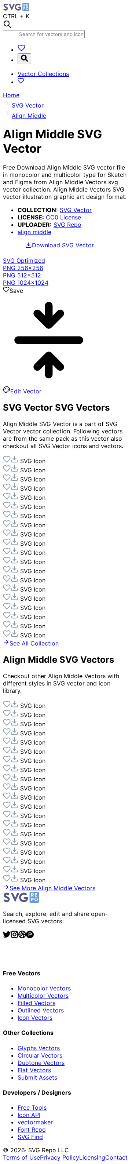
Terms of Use (21, 1157)
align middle (34, 232)
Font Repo (32, 1129)
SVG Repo (67, 224)
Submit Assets (37, 1077)
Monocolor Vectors (44, 988)
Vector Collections (43, 73)
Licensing (92, 1157)
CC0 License (63, 217)
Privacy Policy (59, 1157)
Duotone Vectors (41, 1062)
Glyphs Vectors (39, 1048)
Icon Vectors (35, 1017)
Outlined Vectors (41, 1010)
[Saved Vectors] (21, 49)
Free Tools (32, 1107)
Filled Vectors (36, 1003)
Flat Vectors (34, 1070)
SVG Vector (76, 210)
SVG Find (30, 1137)
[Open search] (24, 58)
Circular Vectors (40, 1055)
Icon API (29, 1114)
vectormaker (35, 1122)
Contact (116, 1157)
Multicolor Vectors (43, 995)
